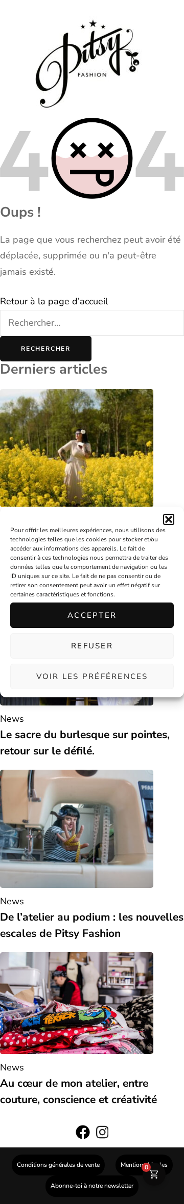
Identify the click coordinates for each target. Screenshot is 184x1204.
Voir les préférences (92, 676)
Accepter (92, 615)
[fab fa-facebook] (83, 1134)
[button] (169, 519)
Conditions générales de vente (58, 1165)
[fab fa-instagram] (102, 1134)
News (12, 719)
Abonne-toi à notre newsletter (92, 1186)
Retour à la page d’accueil (54, 301)
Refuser (92, 646)
